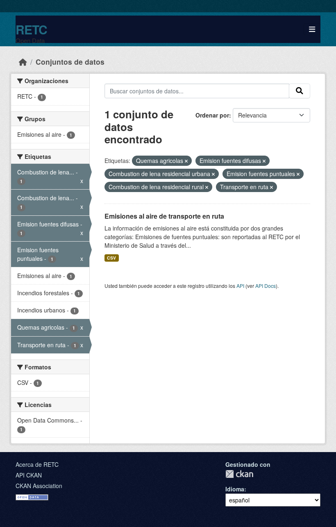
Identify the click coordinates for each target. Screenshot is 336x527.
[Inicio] (23, 62)
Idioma (234, 489)
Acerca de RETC (37, 464)
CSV (111, 258)
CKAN (239, 474)
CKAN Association (39, 486)
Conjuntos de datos (70, 62)
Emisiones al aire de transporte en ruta (164, 216)
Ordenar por (212, 115)
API (240, 285)
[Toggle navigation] (312, 29)
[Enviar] (299, 91)
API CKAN (29, 475)
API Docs (265, 285)
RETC (31, 29)
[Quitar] (186, 161)
